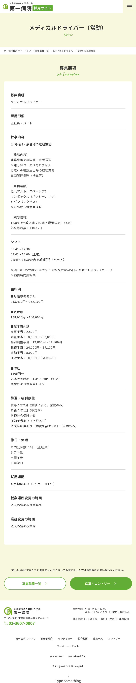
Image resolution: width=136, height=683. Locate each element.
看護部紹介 (46, 638)
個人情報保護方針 (77, 656)
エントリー (114, 638)
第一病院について (25, 638)
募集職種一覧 (42, 51)
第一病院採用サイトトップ (17, 51)
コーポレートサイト (68, 646)
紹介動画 (83, 638)
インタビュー (65, 638)
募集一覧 (98, 638)
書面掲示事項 (56, 656)
